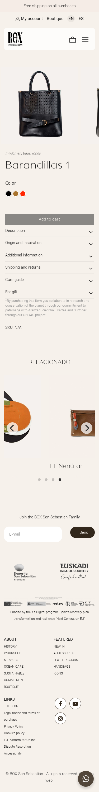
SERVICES (11, 660)
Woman (15, 153)
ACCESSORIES (64, 653)
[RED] (23, 193)
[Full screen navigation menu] (85, 39)
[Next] (86, 428)
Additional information (24, 255)
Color (10, 183)
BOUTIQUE (11, 687)
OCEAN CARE (13, 666)
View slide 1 (39, 479)
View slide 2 (46, 479)
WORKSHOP (12, 653)
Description (15, 230)
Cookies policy (14, 733)
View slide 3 (53, 479)
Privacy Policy (13, 726)
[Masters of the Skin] (16, 39)
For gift (11, 291)
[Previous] (12, 428)
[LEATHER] (15, 193)
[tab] (49, 231)
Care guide (14, 279)
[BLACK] (8, 193)
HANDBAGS (62, 666)
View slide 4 (60, 479)
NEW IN (59, 646)
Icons (36, 153)
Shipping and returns (23, 267)
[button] (86, 779)
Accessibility (13, 753)
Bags (26, 153)
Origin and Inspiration (23, 242)
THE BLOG (11, 706)
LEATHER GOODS (66, 660)
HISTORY (10, 646)
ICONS (58, 673)
